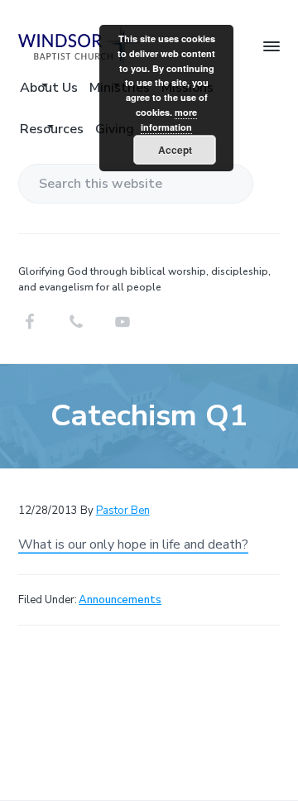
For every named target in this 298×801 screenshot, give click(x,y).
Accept (175, 149)
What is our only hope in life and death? (133, 544)
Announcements (120, 599)
